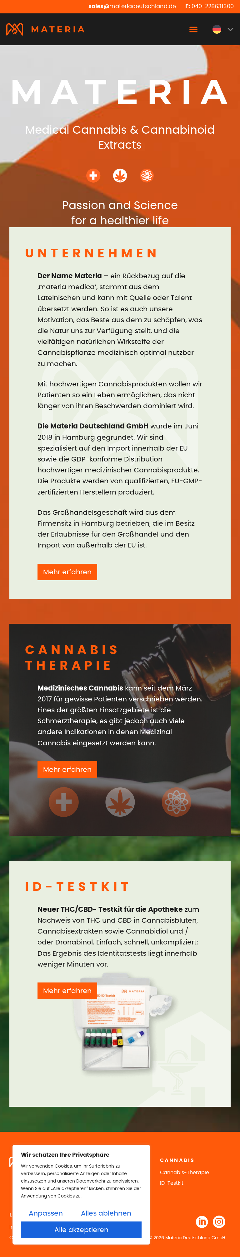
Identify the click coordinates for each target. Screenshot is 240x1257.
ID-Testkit (171, 1183)
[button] (193, 29)
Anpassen (46, 1213)
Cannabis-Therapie (184, 1172)
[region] (81, 1195)
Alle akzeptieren (81, 1229)
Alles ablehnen (106, 1213)
